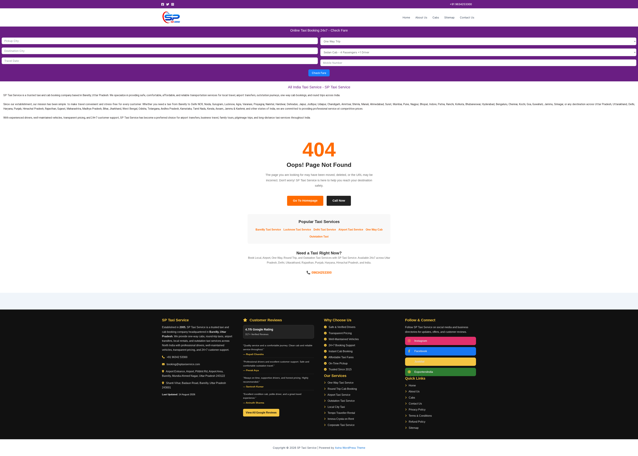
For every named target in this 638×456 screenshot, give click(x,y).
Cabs (435, 17)
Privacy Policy (416, 409)
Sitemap (449, 17)
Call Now (338, 200)
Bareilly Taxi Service (268, 229)
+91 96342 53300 (177, 357)
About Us (421, 17)
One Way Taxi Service (340, 382)
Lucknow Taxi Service (297, 229)
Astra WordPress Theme (350, 447)
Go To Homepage (305, 200)
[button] (461, 4)
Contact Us (467, 17)
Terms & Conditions (420, 415)
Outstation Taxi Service (341, 400)
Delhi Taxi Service (325, 229)
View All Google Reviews (261, 412)
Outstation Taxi (319, 236)
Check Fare (319, 73)
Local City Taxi (336, 407)
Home (406, 17)
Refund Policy (416, 421)
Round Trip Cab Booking (342, 388)
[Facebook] (162, 4)
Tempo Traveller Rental (341, 412)
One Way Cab (374, 229)
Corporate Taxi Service (341, 425)
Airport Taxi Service (350, 229)
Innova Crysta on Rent (340, 418)
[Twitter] (167, 4)
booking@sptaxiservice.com (183, 364)
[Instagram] (172, 4)
